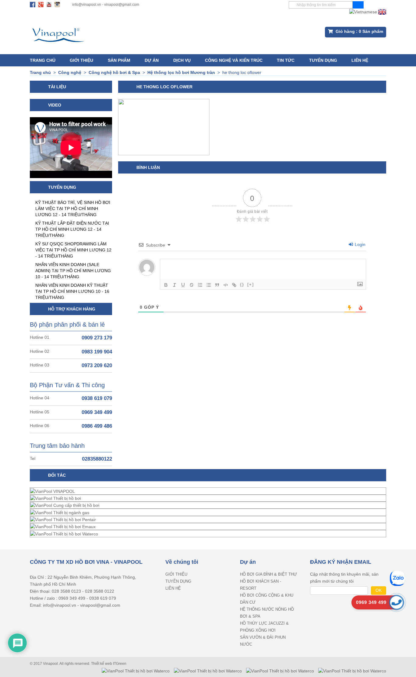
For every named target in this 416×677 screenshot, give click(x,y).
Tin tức (285, 60)
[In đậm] (166, 285)
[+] (250, 284)
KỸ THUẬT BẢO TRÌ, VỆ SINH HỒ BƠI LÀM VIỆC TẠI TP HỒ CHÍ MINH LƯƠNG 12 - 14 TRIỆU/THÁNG (72, 208)
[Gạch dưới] (183, 285)
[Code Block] (225, 285)
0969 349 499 (97, 412)
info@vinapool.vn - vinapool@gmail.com (105, 4)
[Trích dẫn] (217, 285)
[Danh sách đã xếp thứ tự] (200, 285)
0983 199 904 (97, 352)
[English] (382, 11)
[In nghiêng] (174, 285)
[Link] (234, 285)
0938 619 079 (97, 398)
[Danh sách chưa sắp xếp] (208, 285)
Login (359, 244)
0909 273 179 (97, 338)
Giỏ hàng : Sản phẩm (358, 31)
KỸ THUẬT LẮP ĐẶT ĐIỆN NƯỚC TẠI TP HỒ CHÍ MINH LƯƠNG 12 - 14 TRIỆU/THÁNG (72, 229)
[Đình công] (191, 285)
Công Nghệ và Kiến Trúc (234, 60)
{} (242, 284)
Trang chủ (42, 60)
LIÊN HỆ (359, 60)
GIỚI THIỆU (81, 60)
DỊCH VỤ (182, 60)
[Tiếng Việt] (363, 11)
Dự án (152, 60)
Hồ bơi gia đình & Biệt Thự (268, 574)
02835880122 (97, 459)
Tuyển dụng (323, 60)
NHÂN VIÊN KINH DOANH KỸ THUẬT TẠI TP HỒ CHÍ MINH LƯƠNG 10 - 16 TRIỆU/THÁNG (72, 291)
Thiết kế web (102, 663)
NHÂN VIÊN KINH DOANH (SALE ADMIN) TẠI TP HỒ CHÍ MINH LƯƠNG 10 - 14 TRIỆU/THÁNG (73, 270)
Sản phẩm (119, 60)
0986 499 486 (97, 426)
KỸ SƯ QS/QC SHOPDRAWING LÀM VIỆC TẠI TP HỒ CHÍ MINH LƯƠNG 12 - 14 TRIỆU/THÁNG (73, 249)
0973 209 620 (97, 365)
